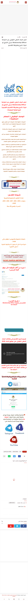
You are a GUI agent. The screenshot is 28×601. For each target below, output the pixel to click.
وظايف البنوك (15, 451)
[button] (19, 456)
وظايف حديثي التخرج (7, 451)
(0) (2, 48)
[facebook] (24, 526)
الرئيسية (23, 37)
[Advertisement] (14, 20)
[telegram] (17, 526)
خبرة (18, 37)
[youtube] (11, 526)
